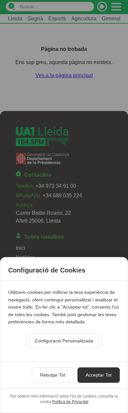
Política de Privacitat (70, 402)
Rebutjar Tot (52, 375)
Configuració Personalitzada (64, 340)
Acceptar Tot (99, 375)
